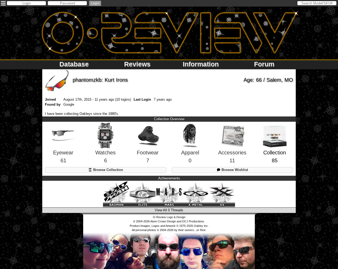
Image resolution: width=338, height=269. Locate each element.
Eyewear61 (63, 156)
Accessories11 (232, 156)
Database (74, 64)
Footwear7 (148, 156)
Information (201, 64)
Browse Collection (107, 170)
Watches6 (105, 156)
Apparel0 (190, 156)
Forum (264, 64)
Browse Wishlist (234, 170)
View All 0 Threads (169, 210)
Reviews (137, 64)
